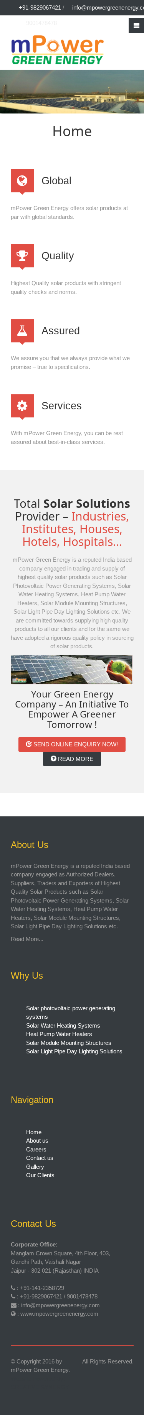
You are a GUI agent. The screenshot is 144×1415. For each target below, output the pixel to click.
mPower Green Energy (39, 1370)
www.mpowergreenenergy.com (59, 1313)
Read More (74, 759)
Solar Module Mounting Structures (68, 1043)
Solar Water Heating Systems (63, 1025)
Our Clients (40, 1175)
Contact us (39, 1158)
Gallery (35, 1166)
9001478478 (41, 23)
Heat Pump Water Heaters (59, 1034)
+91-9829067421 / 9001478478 (59, 1296)
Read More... (27, 939)
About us (37, 1140)
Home (33, 1132)
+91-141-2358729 (42, 1288)
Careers (36, 1149)
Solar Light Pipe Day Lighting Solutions (74, 1051)
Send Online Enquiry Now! (75, 744)
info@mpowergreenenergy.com (60, 1305)
